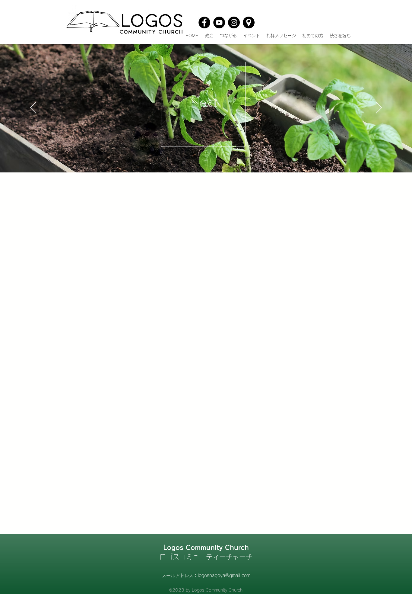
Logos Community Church (206, 547)
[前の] (33, 108)
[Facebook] (204, 22)
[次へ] (379, 108)
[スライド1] (206, 160)
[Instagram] (234, 22)
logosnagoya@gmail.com (224, 575)
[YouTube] (219, 22)
